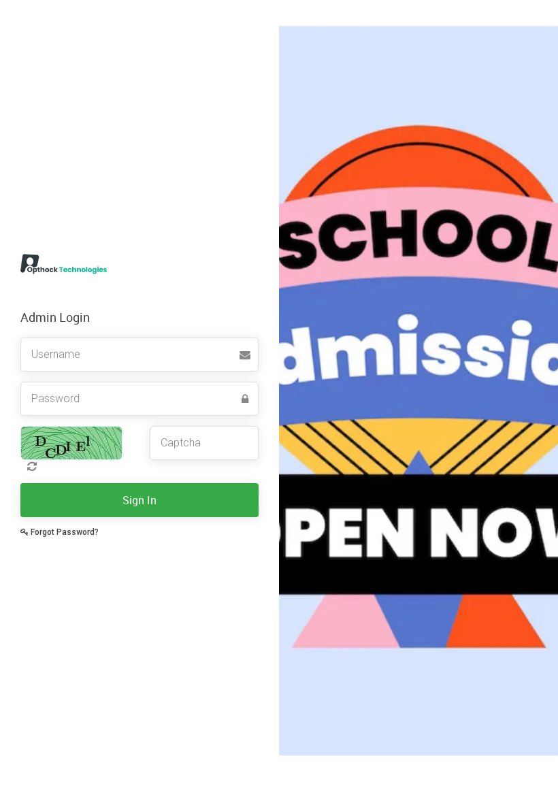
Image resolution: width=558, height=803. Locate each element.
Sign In (139, 500)
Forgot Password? (64, 532)
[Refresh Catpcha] (28, 466)
